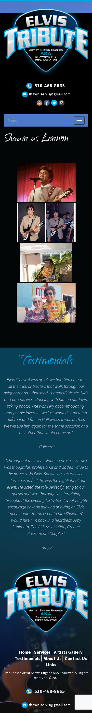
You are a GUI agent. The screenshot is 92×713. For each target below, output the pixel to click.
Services (42, 652)
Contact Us (76, 658)
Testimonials (27, 658)
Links (51, 664)
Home (25, 652)
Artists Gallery (68, 652)
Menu (12, 120)
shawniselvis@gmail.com (49, 94)
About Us (52, 658)
